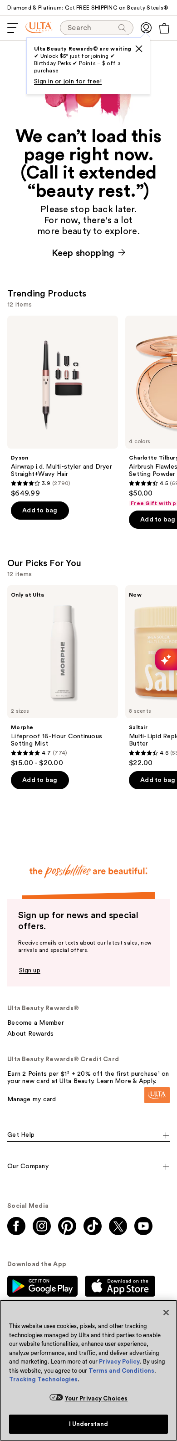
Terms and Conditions (121, 1371)
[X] (139, 48)
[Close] (166, 1313)
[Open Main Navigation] (12, 27)
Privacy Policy (119, 1361)
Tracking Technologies (43, 1379)
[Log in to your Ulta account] (146, 28)
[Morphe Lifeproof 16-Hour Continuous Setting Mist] (62, 676)
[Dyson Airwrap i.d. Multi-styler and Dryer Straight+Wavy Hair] (62, 407)
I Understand (88, 1424)
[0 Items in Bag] (164, 28)
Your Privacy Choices (96, 1398)
